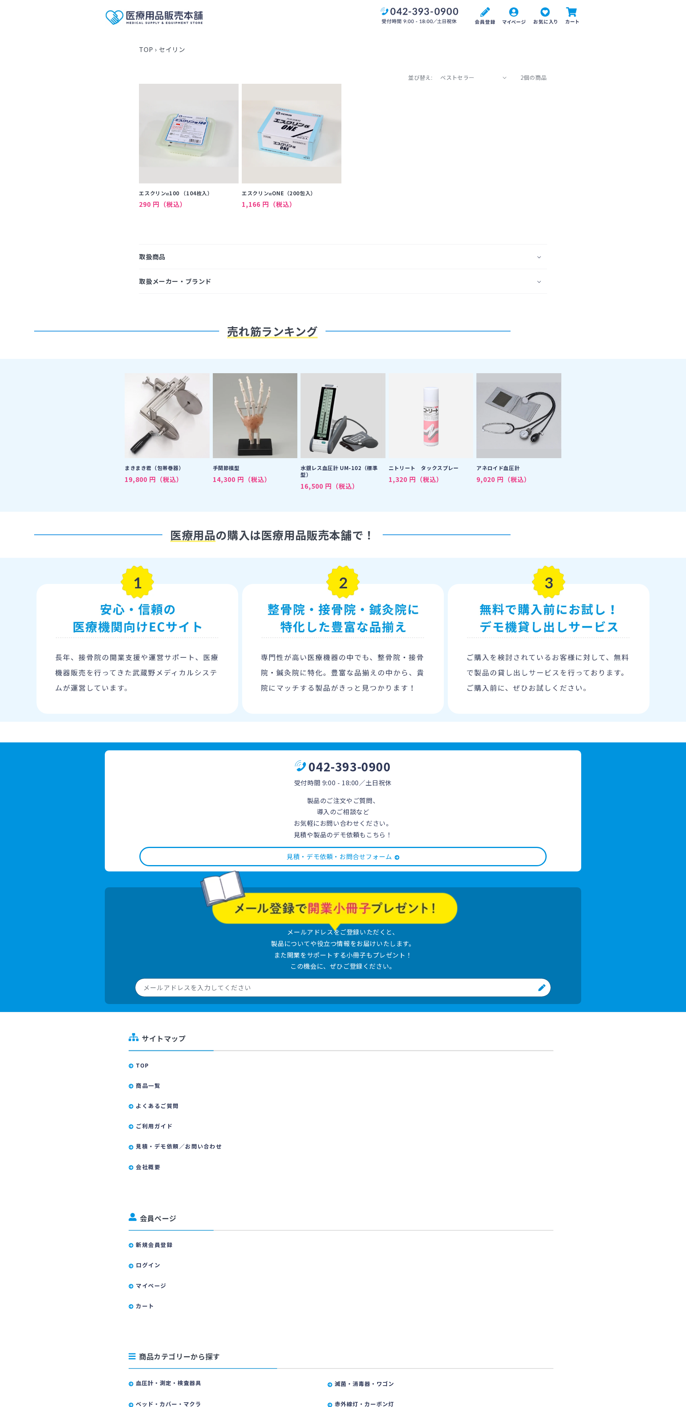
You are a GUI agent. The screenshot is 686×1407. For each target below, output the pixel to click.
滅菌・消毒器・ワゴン (364, 1384)
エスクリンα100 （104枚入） (175, 193)
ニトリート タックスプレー (424, 468)
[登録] (542, 987)
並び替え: (420, 77)
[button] (343, 257)
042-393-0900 (349, 766)
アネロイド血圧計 (498, 468)
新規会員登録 (154, 1245)
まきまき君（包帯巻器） (154, 468)
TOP (146, 49)
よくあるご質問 (157, 1106)
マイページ (151, 1285)
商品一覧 (148, 1085)
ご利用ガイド (154, 1126)
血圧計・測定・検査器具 (168, 1383)
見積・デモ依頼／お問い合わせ (179, 1146)
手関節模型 (226, 468)
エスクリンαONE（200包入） (279, 193)
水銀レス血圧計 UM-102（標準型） (339, 471)
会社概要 (148, 1167)
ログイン (148, 1265)
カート (145, 1306)
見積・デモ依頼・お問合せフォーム (339, 856)
